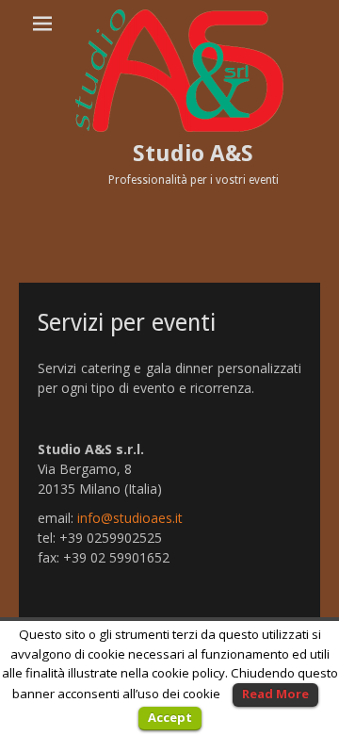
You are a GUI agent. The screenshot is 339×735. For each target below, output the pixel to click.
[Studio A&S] (178, 70)
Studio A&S (193, 153)
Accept (170, 717)
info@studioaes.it (130, 518)
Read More (275, 693)
